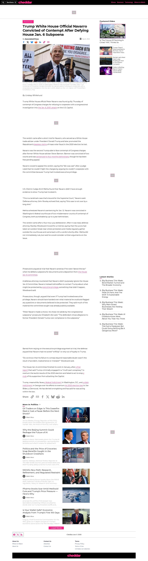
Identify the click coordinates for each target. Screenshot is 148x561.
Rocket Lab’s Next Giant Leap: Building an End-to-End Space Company (119, 61)
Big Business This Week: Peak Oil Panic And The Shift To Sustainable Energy (112, 293)
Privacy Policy (79, 544)
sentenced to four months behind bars (52, 157)
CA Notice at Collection (82, 549)
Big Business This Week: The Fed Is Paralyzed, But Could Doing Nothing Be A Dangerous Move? (113, 327)
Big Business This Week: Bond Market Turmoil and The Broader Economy (113, 283)
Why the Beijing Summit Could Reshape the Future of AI (38, 431)
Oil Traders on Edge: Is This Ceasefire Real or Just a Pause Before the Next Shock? (41, 411)
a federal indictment (52, 382)
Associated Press (32, 39)
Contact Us (47, 546)
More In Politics (31, 405)
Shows (113, 2)
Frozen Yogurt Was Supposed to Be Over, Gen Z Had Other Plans (119, 50)
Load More (56, 528)
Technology (129, 2)
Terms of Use (79, 546)
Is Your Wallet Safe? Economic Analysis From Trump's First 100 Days (41, 511)
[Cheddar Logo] (25, 2)
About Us (15, 546)
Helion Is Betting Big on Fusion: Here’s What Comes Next (118, 70)
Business (120, 2)
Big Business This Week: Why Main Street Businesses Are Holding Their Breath (112, 305)
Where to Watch (139, 2)
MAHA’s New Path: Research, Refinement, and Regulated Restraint (41, 471)
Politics (28, 22)
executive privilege (50, 287)
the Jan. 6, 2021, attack (47, 108)
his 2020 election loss (74, 385)
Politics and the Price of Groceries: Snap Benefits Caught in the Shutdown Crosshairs (40, 451)
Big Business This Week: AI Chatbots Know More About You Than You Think (113, 316)
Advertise (47, 544)
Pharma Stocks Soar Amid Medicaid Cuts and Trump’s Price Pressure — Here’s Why (40, 491)
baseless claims (40, 144)
